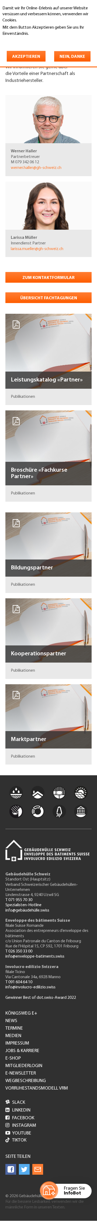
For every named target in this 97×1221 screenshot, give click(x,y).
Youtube (18, 1133)
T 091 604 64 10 (18, 982)
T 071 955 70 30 (18, 900)
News (11, 1021)
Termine (14, 1028)
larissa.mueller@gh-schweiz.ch (37, 249)
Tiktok (19, 1140)
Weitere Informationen (25, 41)
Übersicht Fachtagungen (48, 298)
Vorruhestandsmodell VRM (36, 1088)
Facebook (19, 1118)
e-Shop (13, 1058)
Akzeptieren (26, 57)
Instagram (20, 1125)
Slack (15, 1102)
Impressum (17, 1043)
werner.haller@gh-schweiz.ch (36, 168)
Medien (13, 1036)
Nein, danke (72, 57)
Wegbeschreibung (25, 1081)
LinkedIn (17, 1110)
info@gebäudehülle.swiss (27, 910)
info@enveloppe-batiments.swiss (34, 956)
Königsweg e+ (21, 1013)
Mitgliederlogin (23, 1066)
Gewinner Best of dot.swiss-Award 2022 (40, 998)
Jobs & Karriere (22, 1051)
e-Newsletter (20, 1073)
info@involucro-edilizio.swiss (30, 987)
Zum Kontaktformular (48, 278)
